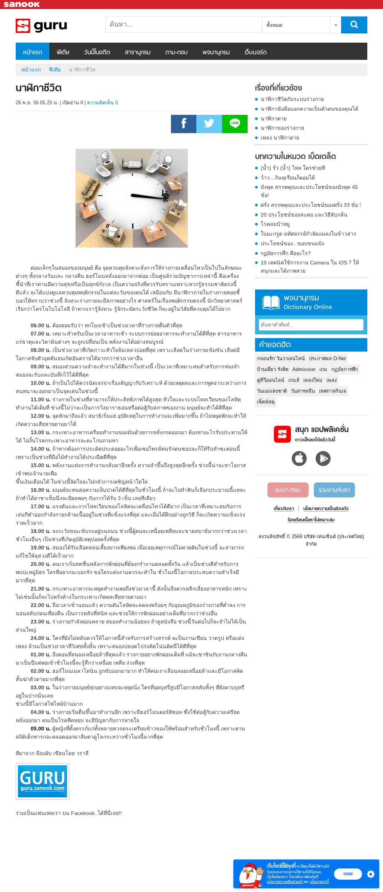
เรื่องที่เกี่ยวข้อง (278, 89)
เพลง (332, 380)
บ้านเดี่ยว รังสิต (272, 369)
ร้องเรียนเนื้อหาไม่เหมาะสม (311, 520)
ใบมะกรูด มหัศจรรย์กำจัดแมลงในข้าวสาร (308, 234)
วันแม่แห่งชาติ (272, 391)
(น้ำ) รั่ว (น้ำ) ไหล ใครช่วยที (293, 168)
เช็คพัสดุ (266, 402)
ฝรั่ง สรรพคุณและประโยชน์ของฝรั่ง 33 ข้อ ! (311, 205)
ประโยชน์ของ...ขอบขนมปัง (292, 243)
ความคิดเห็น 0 (102, 102)
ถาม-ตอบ (176, 53)
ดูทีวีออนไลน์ (270, 380)
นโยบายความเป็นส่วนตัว (285, 882)
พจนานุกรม (216, 53)
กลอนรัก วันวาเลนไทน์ (281, 358)
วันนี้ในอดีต (97, 53)
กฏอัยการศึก (344, 369)
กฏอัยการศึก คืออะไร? (286, 253)
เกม (323, 369)
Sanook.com (22, 4)
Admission (303, 369)
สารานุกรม (137, 53)
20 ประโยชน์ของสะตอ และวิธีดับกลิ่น (304, 215)
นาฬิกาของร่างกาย (282, 128)
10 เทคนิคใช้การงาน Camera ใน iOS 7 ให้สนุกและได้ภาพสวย (310, 267)
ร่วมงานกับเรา (334, 490)
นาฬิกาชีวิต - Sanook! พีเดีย (55, 26)
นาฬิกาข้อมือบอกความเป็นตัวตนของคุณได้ (309, 109)
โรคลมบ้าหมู (275, 224)
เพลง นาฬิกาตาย (280, 138)
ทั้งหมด (274, 25)
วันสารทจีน (303, 391)
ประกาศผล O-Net (327, 358)
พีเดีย (63, 53)
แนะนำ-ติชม (287, 490)
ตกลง (348, 873)
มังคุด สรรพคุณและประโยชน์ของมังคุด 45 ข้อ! (309, 191)
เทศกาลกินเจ (332, 391)
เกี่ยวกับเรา (284, 509)
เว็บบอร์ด (256, 53)
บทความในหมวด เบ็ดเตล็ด (295, 157)
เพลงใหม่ (312, 380)
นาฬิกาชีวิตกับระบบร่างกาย (292, 99)
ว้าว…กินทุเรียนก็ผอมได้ (288, 178)
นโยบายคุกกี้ (319, 882)
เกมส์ (293, 380)
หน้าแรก (32, 53)
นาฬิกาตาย (274, 119)
